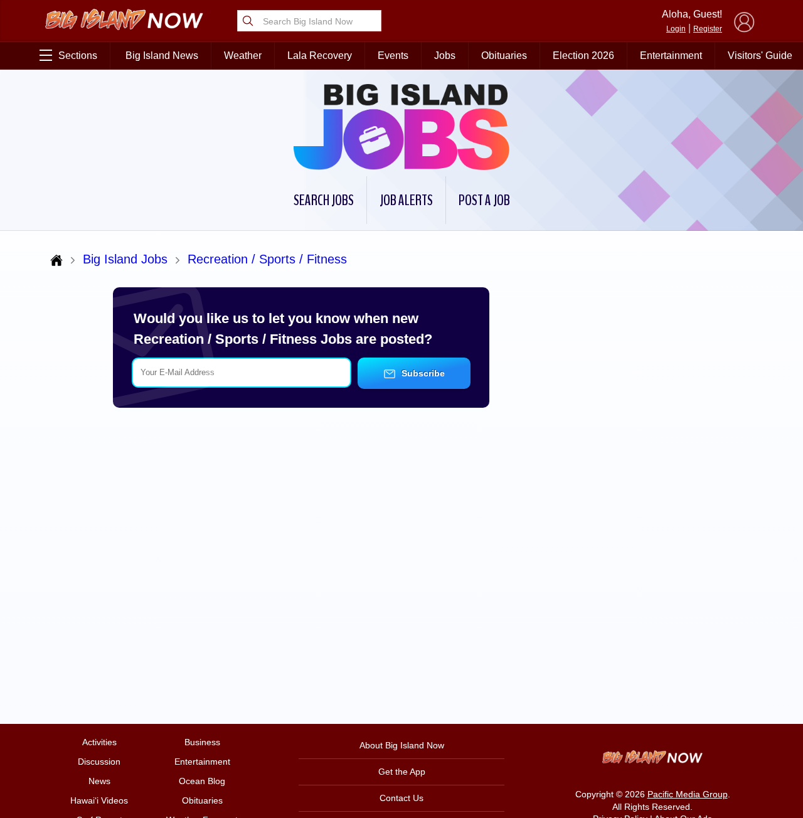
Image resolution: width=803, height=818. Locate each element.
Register (707, 28)
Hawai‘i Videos (99, 800)
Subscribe (422, 373)
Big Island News (161, 55)
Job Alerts (406, 200)
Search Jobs (324, 200)
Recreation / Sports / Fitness (267, 259)
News (99, 781)
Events (393, 55)
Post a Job (484, 200)
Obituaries (504, 55)
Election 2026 (583, 55)
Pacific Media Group (687, 794)
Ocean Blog (202, 781)
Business (202, 742)
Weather (243, 55)
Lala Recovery (319, 55)
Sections (77, 55)
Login (676, 28)
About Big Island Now (401, 745)
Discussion (99, 762)
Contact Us (401, 798)
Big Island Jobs (125, 259)
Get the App (401, 772)
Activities (99, 742)
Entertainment (671, 55)
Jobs (444, 55)
